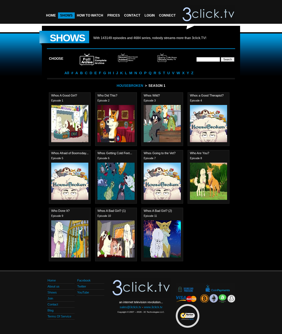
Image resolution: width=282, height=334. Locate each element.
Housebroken (130, 85)
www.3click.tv (153, 307)
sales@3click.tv (130, 307)
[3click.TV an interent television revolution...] (208, 14)
